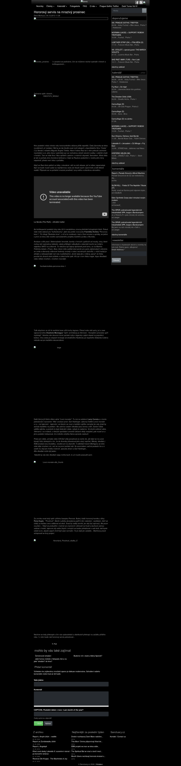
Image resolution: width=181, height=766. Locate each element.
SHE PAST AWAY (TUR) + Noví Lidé (126, 59)
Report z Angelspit (40, 746)
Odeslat (116, 260)
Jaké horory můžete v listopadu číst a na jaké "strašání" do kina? (50, 660)
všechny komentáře (119, 234)
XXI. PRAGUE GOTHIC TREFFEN (125, 22)
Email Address (118, 249)
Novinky (39, 6)
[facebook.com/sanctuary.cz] (137, 2)
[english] (144, 2)
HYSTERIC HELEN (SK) (121, 153)
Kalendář (61, 6)
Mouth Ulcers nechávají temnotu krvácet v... (88, 756)
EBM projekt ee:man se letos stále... (85, 746)
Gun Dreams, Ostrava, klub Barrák (125, 136)
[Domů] (84, 1)
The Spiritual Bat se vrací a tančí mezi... (86, 751)
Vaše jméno (38, 680)
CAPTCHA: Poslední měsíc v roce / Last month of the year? (58, 710)
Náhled (48, 723)
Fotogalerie (75, 6)
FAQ (85, 6)
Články (49, 6)
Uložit (39, 723)
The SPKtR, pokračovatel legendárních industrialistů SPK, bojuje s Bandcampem (128, 211)
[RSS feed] (141, 2)
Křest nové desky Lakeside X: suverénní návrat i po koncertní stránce (51, 752)
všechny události (118, 67)
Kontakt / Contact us (118, 736)
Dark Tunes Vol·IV (130, 6)
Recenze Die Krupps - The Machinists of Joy (50, 758)
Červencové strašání (43, 656)
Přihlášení (99, 764)
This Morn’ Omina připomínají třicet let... (87, 741)
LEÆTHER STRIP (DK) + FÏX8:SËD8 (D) (127, 42)
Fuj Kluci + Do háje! (119, 87)
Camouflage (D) (118, 104)
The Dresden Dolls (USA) (121, 96)
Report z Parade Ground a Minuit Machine (128, 173)
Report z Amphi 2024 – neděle (44, 736)
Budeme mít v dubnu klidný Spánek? (88, 656)
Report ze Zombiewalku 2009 (44, 741)
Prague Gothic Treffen (109, 6)
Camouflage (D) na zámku (122, 119)
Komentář (38, 689)
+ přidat (142, 72)
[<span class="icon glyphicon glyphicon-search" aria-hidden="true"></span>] (144, 10)
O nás (92, 6)
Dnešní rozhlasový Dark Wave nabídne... (87, 736)
